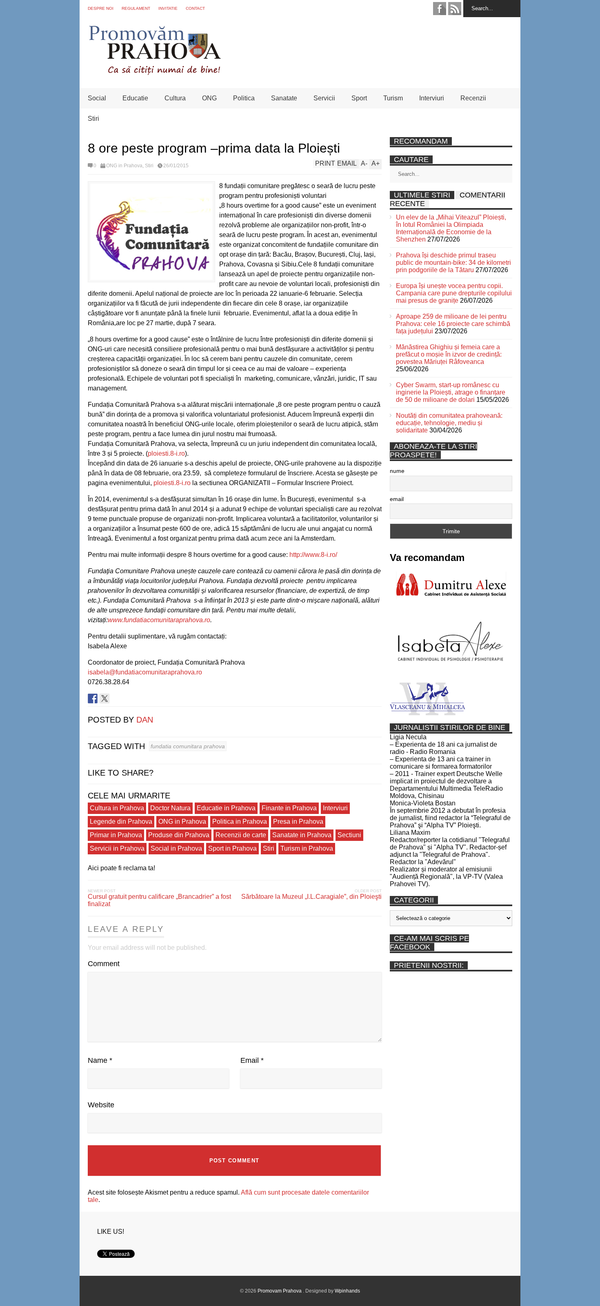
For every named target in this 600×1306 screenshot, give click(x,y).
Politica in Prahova (239, 821)
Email (252, 1060)
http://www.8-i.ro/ (313, 554)
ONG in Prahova (124, 166)
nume (397, 471)
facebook (439, 8)
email (397, 499)
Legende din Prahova (121, 821)
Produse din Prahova (178, 834)
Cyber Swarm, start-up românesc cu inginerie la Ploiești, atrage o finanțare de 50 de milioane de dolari (450, 392)
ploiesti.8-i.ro (166, 453)
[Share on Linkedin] (116, 698)
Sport (359, 98)
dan (144, 719)
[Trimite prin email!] (128, 698)
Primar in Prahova (116, 834)
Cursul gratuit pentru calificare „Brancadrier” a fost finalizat (159, 900)
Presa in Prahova (298, 821)
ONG (209, 98)
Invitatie (168, 8)
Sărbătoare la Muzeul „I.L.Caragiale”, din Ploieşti (311, 896)
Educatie (135, 98)
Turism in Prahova (306, 848)
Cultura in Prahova (117, 808)
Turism (393, 98)
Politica (244, 98)
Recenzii (473, 98)
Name (100, 1060)
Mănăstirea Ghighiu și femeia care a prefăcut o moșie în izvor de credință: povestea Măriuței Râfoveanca (449, 354)
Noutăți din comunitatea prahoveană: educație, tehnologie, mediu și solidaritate (449, 423)
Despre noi (100, 8)
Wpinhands (347, 1291)
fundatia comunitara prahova (188, 746)
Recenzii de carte (241, 834)
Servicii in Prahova (117, 848)
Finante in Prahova (289, 808)
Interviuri (431, 98)
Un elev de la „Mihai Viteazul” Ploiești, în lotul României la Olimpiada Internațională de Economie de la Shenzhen (451, 228)
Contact (195, 8)
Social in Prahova (176, 848)
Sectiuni (349, 834)
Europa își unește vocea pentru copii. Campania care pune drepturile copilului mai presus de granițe (454, 293)
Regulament (136, 8)
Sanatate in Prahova (301, 834)
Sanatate (284, 98)
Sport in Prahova (232, 848)
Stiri (93, 118)
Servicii (324, 98)
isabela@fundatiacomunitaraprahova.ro (145, 672)
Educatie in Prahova (226, 808)
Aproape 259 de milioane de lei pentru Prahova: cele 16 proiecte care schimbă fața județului (453, 324)
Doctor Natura (170, 808)
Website (101, 1105)
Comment (104, 964)
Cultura (175, 98)
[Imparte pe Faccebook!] (93, 698)
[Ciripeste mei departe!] (104, 698)
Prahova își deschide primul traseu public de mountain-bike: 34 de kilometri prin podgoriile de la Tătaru (453, 262)
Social (97, 98)
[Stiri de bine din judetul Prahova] (154, 72)
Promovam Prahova (280, 1291)
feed (454, 8)
